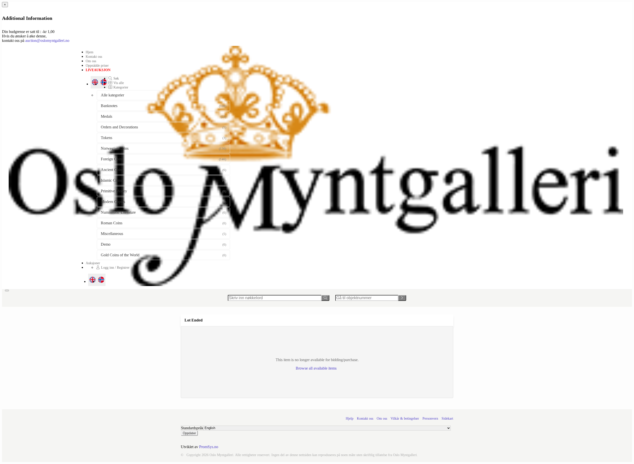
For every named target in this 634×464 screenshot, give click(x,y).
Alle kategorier (112, 95)
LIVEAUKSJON (98, 70)
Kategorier (120, 87)
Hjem (89, 52)
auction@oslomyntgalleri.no (47, 40)
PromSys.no (208, 447)
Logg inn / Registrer (115, 267)
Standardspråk (192, 428)
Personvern (430, 418)
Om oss (91, 61)
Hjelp (349, 418)
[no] (101, 280)
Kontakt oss (94, 56)
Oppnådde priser (97, 65)
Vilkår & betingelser (405, 418)
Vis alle (118, 83)
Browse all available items (317, 368)
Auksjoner (93, 263)
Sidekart (447, 418)
